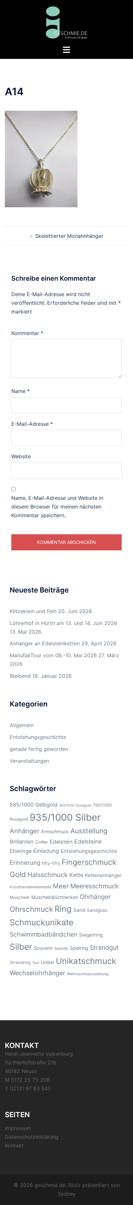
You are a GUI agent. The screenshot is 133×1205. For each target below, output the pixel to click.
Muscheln (20, 897)
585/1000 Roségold (75, 805)
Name (20, 391)
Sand (79, 910)
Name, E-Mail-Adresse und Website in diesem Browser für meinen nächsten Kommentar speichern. (57, 506)
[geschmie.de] (66, 22)
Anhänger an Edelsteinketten (45, 643)
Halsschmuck (47, 875)
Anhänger (24, 831)
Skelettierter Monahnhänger (69, 236)
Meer (61, 886)
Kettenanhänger (103, 875)
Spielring (79, 948)
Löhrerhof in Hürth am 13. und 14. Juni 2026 (63, 623)
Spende (61, 948)
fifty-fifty (51, 863)
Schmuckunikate (42, 922)
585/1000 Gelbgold (33, 804)
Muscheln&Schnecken (54, 897)
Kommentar (27, 333)
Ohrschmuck (31, 909)
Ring (63, 909)
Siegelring (91, 935)
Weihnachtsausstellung (87, 974)
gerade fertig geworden (39, 749)
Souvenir (43, 948)
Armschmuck (55, 831)
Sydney (66, 1194)
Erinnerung (25, 862)
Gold (18, 874)
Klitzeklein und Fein (33, 611)
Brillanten (22, 841)
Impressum (18, 1128)
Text (35, 963)
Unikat (47, 962)
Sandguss (97, 910)
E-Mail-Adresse (32, 424)
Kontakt (14, 1145)
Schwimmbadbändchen (43, 934)
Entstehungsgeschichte (38, 737)
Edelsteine (88, 841)
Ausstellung (88, 831)
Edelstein (61, 841)
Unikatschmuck (86, 961)
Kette (76, 875)
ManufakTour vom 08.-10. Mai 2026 (53, 655)
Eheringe (21, 851)
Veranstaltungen (29, 761)
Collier (41, 842)
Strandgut (104, 947)
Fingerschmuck (89, 862)
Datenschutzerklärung (31, 1137)
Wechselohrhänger (37, 973)
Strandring (20, 962)
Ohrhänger (95, 897)
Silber (21, 947)
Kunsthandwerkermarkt (30, 887)
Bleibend (20, 676)
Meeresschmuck (94, 886)
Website (21, 456)
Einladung (46, 850)
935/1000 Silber (65, 817)
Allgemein (22, 725)
